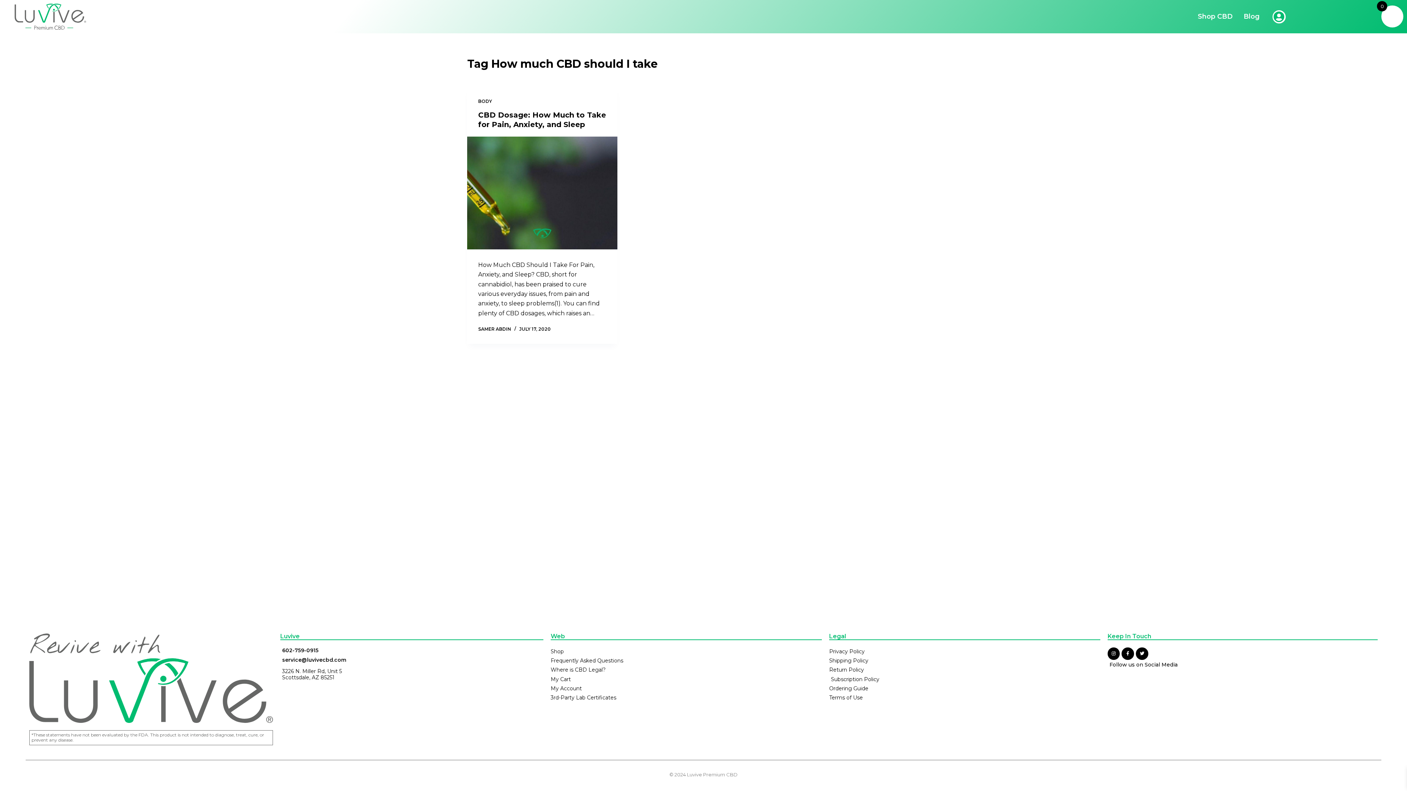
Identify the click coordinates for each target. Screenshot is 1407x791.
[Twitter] (1142, 653)
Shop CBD (1215, 16)
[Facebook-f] (1128, 653)
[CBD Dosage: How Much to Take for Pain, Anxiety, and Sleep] (542, 193)
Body (485, 101)
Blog (1252, 16)
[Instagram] (1114, 653)
